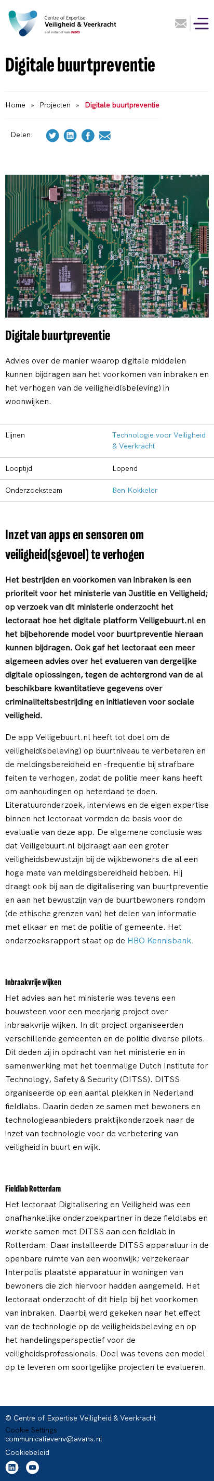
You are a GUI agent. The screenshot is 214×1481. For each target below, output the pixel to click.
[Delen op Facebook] (88, 134)
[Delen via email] (105, 134)
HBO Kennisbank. (160, 940)
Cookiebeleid (27, 1452)
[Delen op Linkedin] (70, 134)
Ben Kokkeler (134, 490)
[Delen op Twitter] (52, 134)
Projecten (55, 105)
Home (15, 105)
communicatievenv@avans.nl (53, 1438)
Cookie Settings (31, 1430)
